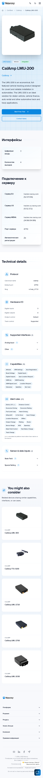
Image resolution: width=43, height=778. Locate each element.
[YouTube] (14, 752)
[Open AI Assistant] (37, 772)
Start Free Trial (19, 112)
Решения (6, 714)
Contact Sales (21, 119)
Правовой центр (30, 768)
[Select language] (30, 3)
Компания (6, 732)
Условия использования (15, 768)
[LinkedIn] (19, 752)
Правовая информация (11, 738)
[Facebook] (24, 752)
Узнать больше (8, 726)
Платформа (7, 707)
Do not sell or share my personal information (21, 771)
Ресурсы (6, 720)
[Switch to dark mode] (35, 3)
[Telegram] (29, 752)
